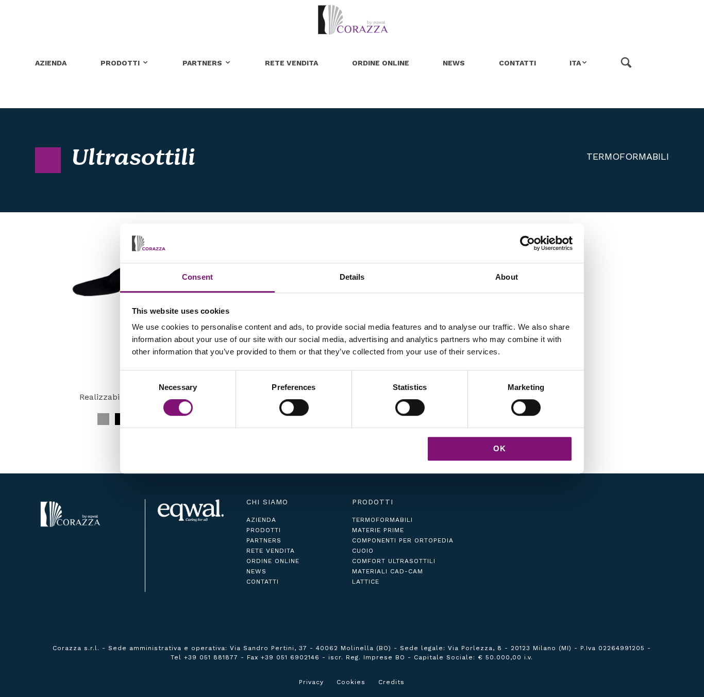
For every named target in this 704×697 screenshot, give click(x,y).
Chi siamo (267, 502)
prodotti (263, 530)
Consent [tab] (197, 277)
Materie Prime (378, 530)
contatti (262, 581)
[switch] (294, 407)
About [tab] (506, 277)
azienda (261, 519)
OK (499, 448)
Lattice (365, 581)
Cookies (351, 682)
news (256, 571)
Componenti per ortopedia (403, 540)
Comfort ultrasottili (393, 561)
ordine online (272, 561)
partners (263, 540)
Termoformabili (627, 156)
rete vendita (270, 550)
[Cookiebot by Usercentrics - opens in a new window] (527, 243)
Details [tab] (352, 277)
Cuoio (363, 550)
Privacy (311, 682)
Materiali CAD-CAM (387, 571)
